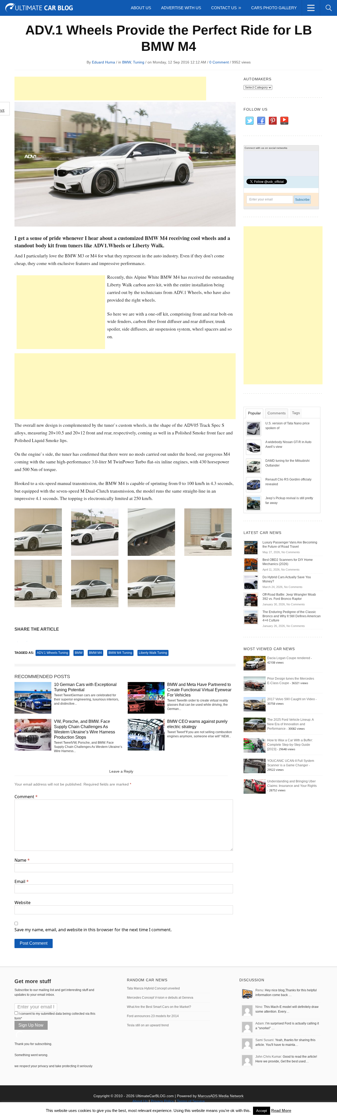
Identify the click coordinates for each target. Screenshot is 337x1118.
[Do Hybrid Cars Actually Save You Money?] (251, 582)
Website (22, 902)
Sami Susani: (264, 1040)
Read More (281, 1110)
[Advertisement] (110, 88)
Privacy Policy (162, 1101)
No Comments (290, 552)
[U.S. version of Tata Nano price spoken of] (254, 428)
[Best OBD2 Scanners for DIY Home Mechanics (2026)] (251, 565)
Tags (296, 413)
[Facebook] (261, 121)
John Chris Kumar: (268, 1056)
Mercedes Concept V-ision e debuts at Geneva (160, 997)
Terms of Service (191, 1101)
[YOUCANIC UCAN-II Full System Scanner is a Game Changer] (255, 766)
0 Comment (219, 62)
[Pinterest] (272, 121)
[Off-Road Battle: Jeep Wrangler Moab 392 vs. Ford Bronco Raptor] (251, 599)
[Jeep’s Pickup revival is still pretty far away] (254, 503)
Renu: (259, 990)
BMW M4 (95, 653)
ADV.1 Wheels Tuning (52, 653)
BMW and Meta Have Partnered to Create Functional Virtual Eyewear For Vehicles (199, 689)
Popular (254, 413)
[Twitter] (249, 121)
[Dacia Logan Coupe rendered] (255, 663)
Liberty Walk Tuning (153, 653)
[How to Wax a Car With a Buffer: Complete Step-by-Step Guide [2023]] (255, 745)
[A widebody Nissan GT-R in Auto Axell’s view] (254, 447)
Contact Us (224, 8)
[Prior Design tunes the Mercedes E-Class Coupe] (255, 683)
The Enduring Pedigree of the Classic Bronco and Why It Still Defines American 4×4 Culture (291, 616)
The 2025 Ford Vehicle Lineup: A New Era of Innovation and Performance (290, 724)
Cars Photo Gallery (274, 8)
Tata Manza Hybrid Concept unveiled (153, 988)
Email (21, 881)
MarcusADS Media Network (221, 1096)
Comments (276, 413)
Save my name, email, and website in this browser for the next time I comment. (93, 930)
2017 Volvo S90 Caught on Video (291, 699)
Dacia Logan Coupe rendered (288, 658)
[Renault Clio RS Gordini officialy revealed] (254, 484)
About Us (141, 8)
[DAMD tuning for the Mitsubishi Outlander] (254, 466)
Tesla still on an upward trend (148, 1025)
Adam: (260, 1023)
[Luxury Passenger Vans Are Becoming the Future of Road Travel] (251, 547)
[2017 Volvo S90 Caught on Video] (255, 704)
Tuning (138, 62)
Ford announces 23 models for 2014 (153, 1016)
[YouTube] (284, 121)
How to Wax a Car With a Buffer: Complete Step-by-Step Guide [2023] (290, 744)
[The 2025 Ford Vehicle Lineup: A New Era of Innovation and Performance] (255, 725)
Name (22, 860)
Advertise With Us (181, 8)
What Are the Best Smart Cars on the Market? (159, 1007)
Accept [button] (261, 1111)
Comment (26, 797)
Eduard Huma (103, 62)
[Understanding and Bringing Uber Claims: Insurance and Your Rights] (255, 786)
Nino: (259, 1007)
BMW (126, 62)
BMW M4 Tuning (120, 653)
